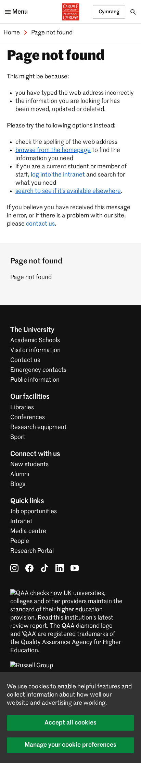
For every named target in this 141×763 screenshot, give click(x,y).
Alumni (19, 474)
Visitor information (35, 350)
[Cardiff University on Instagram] (14, 568)
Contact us (25, 360)
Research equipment (38, 427)
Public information (35, 380)
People (19, 541)
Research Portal (32, 551)
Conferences (27, 417)
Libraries (22, 408)
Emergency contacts (38, 370)
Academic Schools (35, 340)
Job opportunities (33, 511)
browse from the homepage (53, 150)
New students (29, 464)
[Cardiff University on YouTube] (74, 568)
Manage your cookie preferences (70, 745)
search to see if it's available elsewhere (68, 191)
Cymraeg (109, 11)
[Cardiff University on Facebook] (29, 568)
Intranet (21, 521)
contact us (40, 224)
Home (11, 33)
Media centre (28, 531)
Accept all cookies (70, 723)
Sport (17, 437)
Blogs (17, 484)
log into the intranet (58, 175)
